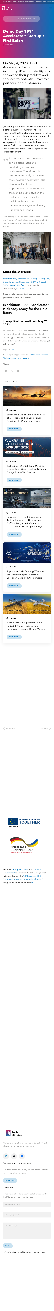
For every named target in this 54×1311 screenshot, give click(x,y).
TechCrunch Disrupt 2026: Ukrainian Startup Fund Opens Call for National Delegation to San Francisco (27, 469)
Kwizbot (42, 282)
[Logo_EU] (24, 822)
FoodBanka (21, 288)
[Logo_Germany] (24, 845)
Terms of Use (39, 1251)
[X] (14, 1156)
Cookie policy (24, 1251)
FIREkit (6, 285)
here (13, 349)
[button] (51, 8)
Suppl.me (45, 278)
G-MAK (34, 282)
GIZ (32, 882)
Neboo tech (24, 282)
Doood (15, 282)
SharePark (7, 278)
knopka (36, 278)
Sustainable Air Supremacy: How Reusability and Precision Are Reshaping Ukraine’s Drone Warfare (26, 626)
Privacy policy (9, 1251)
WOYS (13, 285)
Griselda (7, 282)
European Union (20, 869)
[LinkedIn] (6, 1156)
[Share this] (6, 371)
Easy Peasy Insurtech (22, 278)
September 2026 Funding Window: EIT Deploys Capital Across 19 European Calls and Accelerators (25, 574)
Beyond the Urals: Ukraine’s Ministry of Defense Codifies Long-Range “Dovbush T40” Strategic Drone (26, 418)
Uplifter (20, 285)
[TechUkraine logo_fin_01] (7, 8)
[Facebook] (22, 1156)
